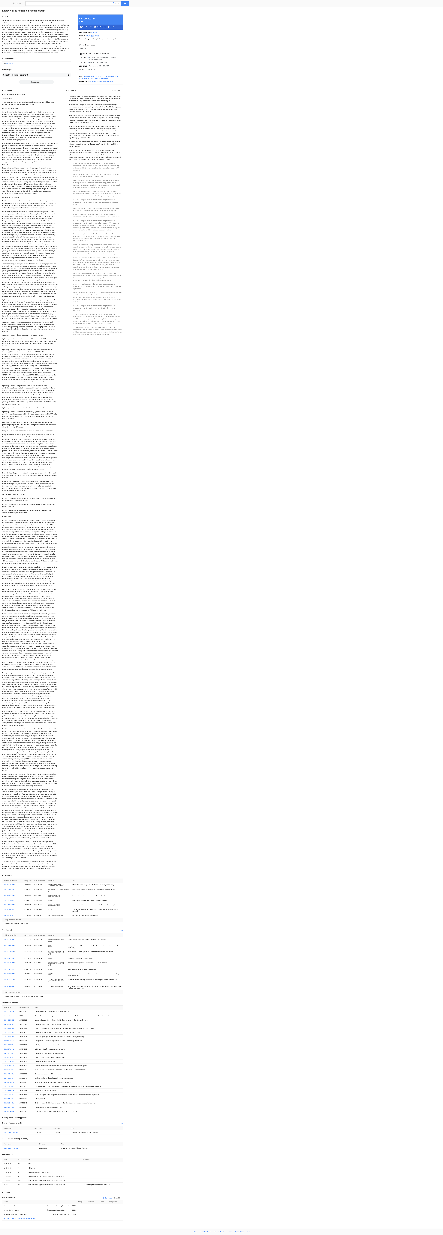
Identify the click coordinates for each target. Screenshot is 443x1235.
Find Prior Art (101, 27)
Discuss (110, 81)
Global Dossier (102, 81)
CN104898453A (9, 1012)
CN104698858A (9, 909)
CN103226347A (9, 896)
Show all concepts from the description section (19, 1218)
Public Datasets (219, 1232)
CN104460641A (9, 1082)
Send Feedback (206, 1232)
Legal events (108, 76)
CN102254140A (9, 885)
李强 (87, 36)
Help (248, 1232)
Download (108, 1198)
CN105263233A (9, 1032)
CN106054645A (9, 963)
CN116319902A (9, 986)
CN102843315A (9, 889)
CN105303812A (9, 939)
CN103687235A (9, 1036)
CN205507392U (9, 1107)
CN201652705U (9, 1053)
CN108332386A (9, 974)
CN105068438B (9, 1020)
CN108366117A (9, 980)
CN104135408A (9, 905)
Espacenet (92, 81)
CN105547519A (9, 958)
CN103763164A (9, 900)
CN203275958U (9, 1095)
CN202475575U (9, 1024)
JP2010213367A (9, 1041)
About (195, 1232)
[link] (9, 63)
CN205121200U (9, 1074)
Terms (230, 1232)
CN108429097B (9, 1090)
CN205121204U (9, 1086)
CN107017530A (9, 969)
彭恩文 (91, 36)
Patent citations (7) (89, 76)
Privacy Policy (239, 1232)
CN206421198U (9, 1070)
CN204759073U (9, 1045)
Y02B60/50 (9, 63)
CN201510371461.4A (11, 1132)
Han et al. (7, 1016)
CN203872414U (9, 1049)
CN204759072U (9, 915)
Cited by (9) (99, 76)
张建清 (96, 36)
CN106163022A (9, 1066)
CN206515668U (9, 1099)
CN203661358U (9, 1103)
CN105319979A (9, 946)
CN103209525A (9, 1061)
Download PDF (87, 27)
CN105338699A (9, 1078)
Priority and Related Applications (98, 78)
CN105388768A (9, 952)
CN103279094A (9, 1028)
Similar (112, 27)
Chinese (94, 32)
